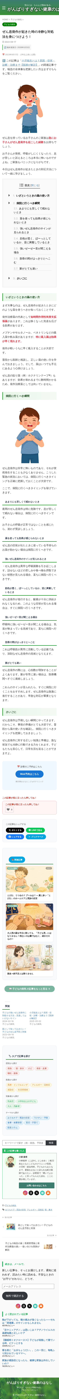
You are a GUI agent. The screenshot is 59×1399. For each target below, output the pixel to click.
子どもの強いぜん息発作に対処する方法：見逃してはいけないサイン (14, 1015)
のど (30, 1068)
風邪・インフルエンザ (18, 1085)
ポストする (17, 830)
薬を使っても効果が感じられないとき (32, 220)
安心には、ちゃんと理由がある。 (29, 1387)
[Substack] (48, 1193)
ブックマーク (37, 836)
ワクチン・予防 (41, 1118)
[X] (36, 1193)
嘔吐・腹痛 (13, 1073)
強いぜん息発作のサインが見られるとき (32, 230)
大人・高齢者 (14, 1106)
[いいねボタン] (8, 809)
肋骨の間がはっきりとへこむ (32, 260)
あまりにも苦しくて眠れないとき (32, 210)
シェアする (16, 836)
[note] (42, 1193)
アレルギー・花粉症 (41, 1085)
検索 (51, 1142)
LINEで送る (37, 830)
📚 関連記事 (16, 859)
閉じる (35, 185)
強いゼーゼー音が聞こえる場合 (32, 250)
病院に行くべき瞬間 (26, 203)
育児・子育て (32, 1122)
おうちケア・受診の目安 (19, 1118)
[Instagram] (25, 1193)
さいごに (20, 278)
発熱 (10, 1068)
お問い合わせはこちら (37, 1185)
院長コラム (13, 1127)
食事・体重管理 (15, 1122)
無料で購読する (15, 1295)
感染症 (11, 1090)
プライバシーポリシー (29, 1390)
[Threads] (31, 1193)
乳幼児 (11, 1101)
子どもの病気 (10, 1205)
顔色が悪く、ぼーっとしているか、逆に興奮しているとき (32, 240)
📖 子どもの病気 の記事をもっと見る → (29, 988)
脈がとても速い (26, 268)
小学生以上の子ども (27, 1101)
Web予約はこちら (29, 774)
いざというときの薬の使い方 (31, 195)
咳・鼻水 (20, 1068)
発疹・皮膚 (42, 1068)
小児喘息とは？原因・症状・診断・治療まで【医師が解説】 (42, 1015)
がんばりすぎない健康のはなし (29, 1382)
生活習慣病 (23, 1090)
